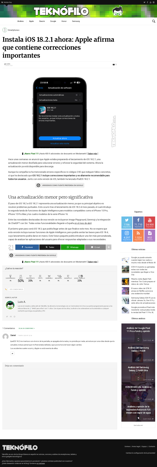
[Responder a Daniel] (12, 353)
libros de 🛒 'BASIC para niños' (33, 308)
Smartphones (13, 30)
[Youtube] (150, 2)
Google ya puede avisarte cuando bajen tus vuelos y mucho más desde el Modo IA (143, 260)
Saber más (92, 153)
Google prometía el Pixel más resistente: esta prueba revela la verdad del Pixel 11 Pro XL (143, 310)
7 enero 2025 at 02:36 (25, 335)
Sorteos (127, 446)
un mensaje (41, 463)
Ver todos (137, 425)
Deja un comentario (26, 328)
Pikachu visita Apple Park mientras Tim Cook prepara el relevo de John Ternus (143, 281)
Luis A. (8, 64)
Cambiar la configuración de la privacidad (140, 453)
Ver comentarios (16, 289)
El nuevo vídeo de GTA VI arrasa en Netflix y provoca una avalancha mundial (142, 291)
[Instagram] (153, 2)
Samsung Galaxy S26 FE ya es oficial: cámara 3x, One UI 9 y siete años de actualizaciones (143, 300)
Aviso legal (136, 446)
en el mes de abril (83, 223)
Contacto (152, 446)
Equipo (144, 446)
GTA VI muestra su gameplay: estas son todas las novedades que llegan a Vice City (143, 271)
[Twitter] (144, 2)
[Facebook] (147, 2)
